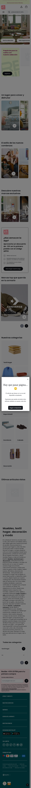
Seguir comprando (15, 408)
